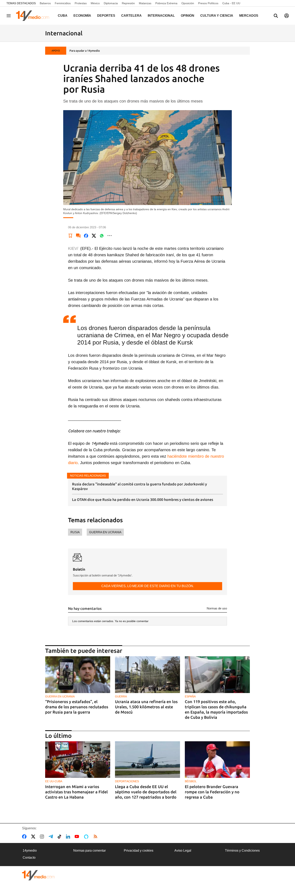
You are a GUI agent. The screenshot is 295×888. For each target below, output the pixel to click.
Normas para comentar (89, 850)
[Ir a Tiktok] (60, 836)
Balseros (45, 3)
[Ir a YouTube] (78, 836)
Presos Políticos (208, 3)
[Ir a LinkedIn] (69, 836)
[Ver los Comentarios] (78, 236)
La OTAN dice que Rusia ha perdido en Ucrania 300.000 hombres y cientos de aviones (142, 499)
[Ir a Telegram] (52, 836)
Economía (82, 15)
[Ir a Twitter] (34, 836)
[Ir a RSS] (96, 836)
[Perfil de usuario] (286, 15)
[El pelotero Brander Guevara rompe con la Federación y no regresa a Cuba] (217, 759)
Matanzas (145, 3)
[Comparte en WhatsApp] (102, 236)
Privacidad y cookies (138, 850)
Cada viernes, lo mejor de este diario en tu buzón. (147, 586)
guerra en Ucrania (105, 532)
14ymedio (30, 850)
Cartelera (131, 15)
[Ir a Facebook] (25, 836)
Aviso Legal (182, 850)
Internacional (161, 15)
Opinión (187, 15)
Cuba (62, 15)
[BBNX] (38, 875)
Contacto (29, 857)
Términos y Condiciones (242, 850)
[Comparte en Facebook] (86, 236)
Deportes (106, 15)
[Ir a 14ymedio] (34, 15)
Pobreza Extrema (166, 3)
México (95, 3)
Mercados (248, 15)
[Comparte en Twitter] (94, 236)
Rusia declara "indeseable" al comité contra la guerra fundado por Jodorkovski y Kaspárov (139, 486)
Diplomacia (111, 3)
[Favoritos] (70, 236)
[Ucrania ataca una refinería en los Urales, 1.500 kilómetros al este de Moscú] (147, 674)
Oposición (187, 3)
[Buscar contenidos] (275, 16)
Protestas (81, 3)
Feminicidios (63, 3)
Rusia (75, 532)
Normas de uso (217, 608)
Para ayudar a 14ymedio (84, 50)
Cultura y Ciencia (216, 15)
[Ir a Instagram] (43, 836)
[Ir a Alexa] (87, 836)
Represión (128, 3)
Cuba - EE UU (231, 3)
